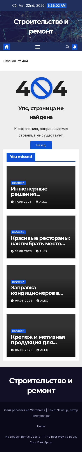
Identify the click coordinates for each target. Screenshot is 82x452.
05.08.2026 (24, 300)
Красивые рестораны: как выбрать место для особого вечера (40, 243)
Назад (41, 145)
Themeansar (41, 415)
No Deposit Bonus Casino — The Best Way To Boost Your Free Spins (41, 439)
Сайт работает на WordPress (25, 410)
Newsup (62, 410)
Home (41, 426)
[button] (67, 47)
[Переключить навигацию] (38, 47)
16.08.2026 (24, 251)
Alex (43, 201)
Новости (18, 183)
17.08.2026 (24, 201)
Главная (9, 61)
